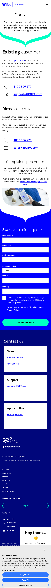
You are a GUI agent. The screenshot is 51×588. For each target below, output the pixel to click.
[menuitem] (42, 4)
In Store (5, 469)
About (4, 484)
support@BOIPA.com (28, 94)
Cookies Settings (25, 585)
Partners (6, 480)
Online (5, 476)
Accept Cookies (25, 575)
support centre (18, 60)
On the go (6, 473)
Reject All (25, 580)
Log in (25, 505)
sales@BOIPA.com (26, 148)
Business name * (9, 255)
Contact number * (9, 266)
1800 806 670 (23, 86)
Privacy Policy (13, 310)
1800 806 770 (23, 140)
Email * (5, 276)
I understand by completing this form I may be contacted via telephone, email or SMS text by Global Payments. (26, 300)
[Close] (44, 550)
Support (5, 487)
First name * (7, 236)
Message (5, 287)
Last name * (7, 245)
